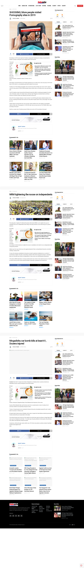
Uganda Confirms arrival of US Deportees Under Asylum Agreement (45, 469)
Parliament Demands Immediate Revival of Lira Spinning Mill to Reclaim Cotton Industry (43, 74)
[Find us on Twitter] (7, 5)
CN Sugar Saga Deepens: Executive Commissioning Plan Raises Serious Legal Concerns (68, 78)
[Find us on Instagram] (16, 516)
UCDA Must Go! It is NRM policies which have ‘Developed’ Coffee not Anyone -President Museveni (68, 49)
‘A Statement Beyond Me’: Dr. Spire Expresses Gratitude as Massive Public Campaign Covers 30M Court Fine (30, 176)
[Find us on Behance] (19, 516)
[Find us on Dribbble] (21, 516)
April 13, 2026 (42, 473)
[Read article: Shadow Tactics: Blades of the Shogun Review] (45, 296)
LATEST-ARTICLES (41, 507)
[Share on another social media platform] (51, 54)
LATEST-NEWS (38, 5)
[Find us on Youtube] (9, 5)
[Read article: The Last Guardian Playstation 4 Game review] (45, 316)
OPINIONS (41, 511)
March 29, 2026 (42, 494)
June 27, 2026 (27, 474)
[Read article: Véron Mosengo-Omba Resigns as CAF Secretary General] (30, 481)
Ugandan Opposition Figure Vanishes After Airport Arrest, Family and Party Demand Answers (68, 34)
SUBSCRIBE (80, 5)
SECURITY (54, 5)
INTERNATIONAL (31, 5)
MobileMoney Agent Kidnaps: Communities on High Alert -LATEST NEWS (68, 41)
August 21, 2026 (65, 81)
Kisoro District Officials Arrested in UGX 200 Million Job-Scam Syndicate (68, 507)
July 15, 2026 (12, 473)
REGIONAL (49, 5)
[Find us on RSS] (11, 5)
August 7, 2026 (42, 179)
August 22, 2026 (59, 401)
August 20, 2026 (27, 159)
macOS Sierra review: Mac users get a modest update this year (15, 323)
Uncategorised (14, 191)
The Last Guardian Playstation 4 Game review (44, 323)
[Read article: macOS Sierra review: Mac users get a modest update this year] (16, 316)
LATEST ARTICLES (34, 512)
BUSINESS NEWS (34, 508)
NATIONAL (44, 5)
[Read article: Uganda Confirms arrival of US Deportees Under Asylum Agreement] (45, 462)
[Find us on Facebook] (5, 5)
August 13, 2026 (12, 179)
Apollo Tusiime (16, 18)
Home (19, 5)
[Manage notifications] (81, 565)
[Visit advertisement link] (24, 69)
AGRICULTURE (24, 5)
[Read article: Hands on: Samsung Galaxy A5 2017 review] (30, 316)
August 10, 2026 (27, 181)
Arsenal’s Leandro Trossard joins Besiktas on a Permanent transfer (15, 469)
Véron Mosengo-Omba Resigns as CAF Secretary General (30, 489)
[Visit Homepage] (42, 2)
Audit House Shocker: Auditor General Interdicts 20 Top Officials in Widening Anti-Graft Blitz (42, 70)
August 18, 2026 (65, 97)
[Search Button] (75, 5)
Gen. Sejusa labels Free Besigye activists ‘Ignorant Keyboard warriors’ (68, 26)
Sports (59, 5)
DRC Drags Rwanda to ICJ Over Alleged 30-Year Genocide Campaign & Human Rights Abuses (43, 394)
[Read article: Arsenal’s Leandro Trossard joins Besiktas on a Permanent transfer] (16, 462)
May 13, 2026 (12, 309)
